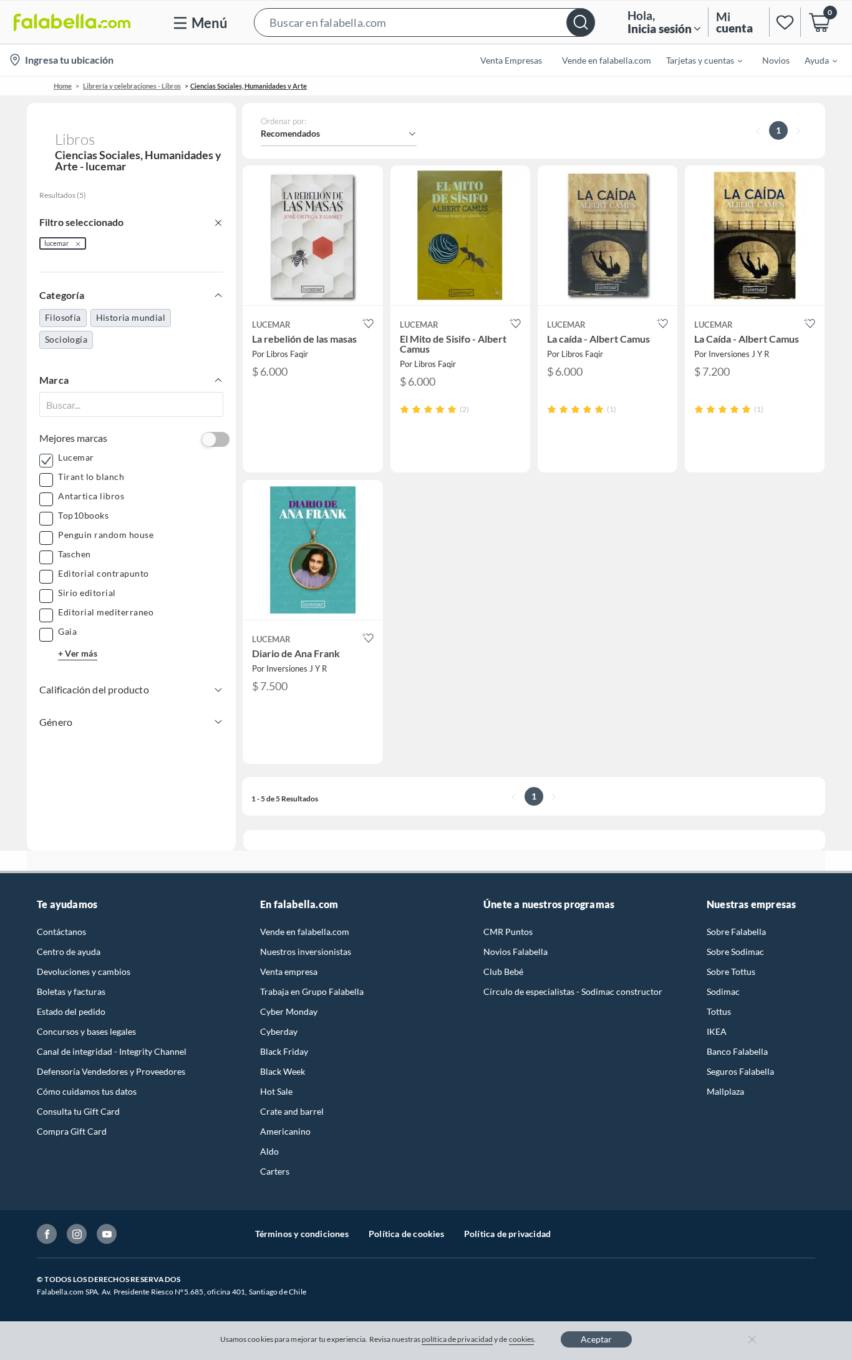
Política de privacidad (507, 1233)
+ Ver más (77, 653)
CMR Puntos (508, 931)
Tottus (719, 1011)
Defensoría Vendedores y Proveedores (111, 1071)
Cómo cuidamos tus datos (87, 1091)
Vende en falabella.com (304, 931)
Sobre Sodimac (735, 951)
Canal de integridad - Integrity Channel (111, 1051)
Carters (274, 1171)
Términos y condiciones (302, 1233)
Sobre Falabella (736, 931)
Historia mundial (130, 317)
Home (63, 86)
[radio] (404, 409)
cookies (522, 1339)
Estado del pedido (71, 1011)
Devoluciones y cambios (83, 971)
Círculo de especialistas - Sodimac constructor (572, 991)
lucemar (56, 243)
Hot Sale (276, 1091)
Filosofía (63, 317)
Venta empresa (288, 971)
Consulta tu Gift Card (78, 1111)
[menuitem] (696, 60)
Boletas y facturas (71, 991)
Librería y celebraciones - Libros (132, 86)
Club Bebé (503, 971)
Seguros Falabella (740, 1071)
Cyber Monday (288, 1011)
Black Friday (284, 1051)
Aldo (269, 1151)
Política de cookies (406, 1233)
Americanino (285, 1131)
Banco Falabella (737, 1051)
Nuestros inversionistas (305, 951)
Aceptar (596, 1339)
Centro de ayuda (68, 951)
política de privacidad (457, 1339)
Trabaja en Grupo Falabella (312, 991)
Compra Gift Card (72, 1131)
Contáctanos (61, 931)
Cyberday (279, 1031)
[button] (424, 22)
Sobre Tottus (731, 971)
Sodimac (723, 991)
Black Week (282, 1071)
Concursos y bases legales (86, 1031)
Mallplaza (725, 1091)
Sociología (66, 339)
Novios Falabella (515, 951)
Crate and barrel (292, 1111)
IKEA (717, 1031)
